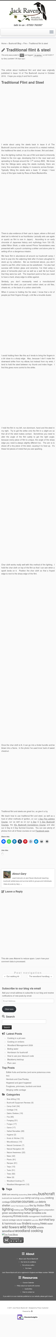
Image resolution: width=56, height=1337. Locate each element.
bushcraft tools (18, 1198)
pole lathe (35, 1220)
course (15, 1201)
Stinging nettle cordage (16, 1089)
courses (27, 1201)
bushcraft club (7, 1198)
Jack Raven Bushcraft (20, 1308)
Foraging (10, 1120)
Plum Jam (11, 1063)
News (9, 1156)
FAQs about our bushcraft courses (28, 1285)
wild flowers (10, 1226)
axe (4, 1194)
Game (9, 1127)
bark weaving (12, 1194)
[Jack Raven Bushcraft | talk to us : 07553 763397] (28, 12)
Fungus (10, 1124)
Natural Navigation (14, 1148)
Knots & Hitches (13, 1138)
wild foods (28, 1226)
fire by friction (37, 1205)
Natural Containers (14, 1145)
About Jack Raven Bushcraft (28, 1259)
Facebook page (42, 830)
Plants (9, 1159)
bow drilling (33, 1194)
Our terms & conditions (28, 1262)
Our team (28, 1268)
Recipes (10, 1163)
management (34, 1216)
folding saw (19, 1209)
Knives (17, 1216)
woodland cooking (29, 1230)
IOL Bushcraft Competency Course (30, 824)
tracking (36, 1223)
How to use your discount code (20, 1056)
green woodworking (12, 1212)
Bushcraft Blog (15, 43)
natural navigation (24, 1219)
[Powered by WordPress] (32, 1311)
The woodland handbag (40, 976)
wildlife (40, 1227)
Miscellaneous (12, 1141)
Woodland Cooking (14, 1180)
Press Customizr (43, 1308)
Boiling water (12, 1048)
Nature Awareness (14, 1152)
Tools (9, 1170)
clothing (42, 1198)
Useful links (28, 1289)
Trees (9, 1173)
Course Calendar (28, 1282)
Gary (5, 58)
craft (36, 1202)
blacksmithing (23, 1195)
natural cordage (9, 1219)
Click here (9, 1009)
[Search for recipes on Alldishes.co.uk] (10, 1234)
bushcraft (46, 1193)
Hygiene (10, 1134)
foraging (31, 1209)
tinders (27, 1223)
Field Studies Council (22, 1206)
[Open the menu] (51, 32)
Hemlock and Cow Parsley (17, 1079)
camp (28, 1197)
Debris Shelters (13, 1113)
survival (44, 1219)
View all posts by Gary (12, 884)
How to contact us (28, 1292)
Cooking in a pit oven (16, 1038)
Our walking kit (11, 976)
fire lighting (38, 55)
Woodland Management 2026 (20, 1045)
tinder (19, 1223)
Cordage (10, 1109)
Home (4, 43)
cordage (6, 1201)
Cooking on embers (15, 1041)
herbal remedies (32, 1212)
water (50, 1223)
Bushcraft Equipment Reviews (19, 1102)
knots (25, 1216)
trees (43, 1223)
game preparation (46, 1209)
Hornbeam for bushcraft (17, 1052)
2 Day (33, 821)
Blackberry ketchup (15, 1059)
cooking (49, 1197)
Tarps (9, 1166)
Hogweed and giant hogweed (18, 1082)
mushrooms (46, 1216)
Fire (25, 43)
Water (9, 1177)
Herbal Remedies (13, 1131)
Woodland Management (16, 1184)
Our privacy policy (28, 1265)
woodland (8, 1231)
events (13, 1206)
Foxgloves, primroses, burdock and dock (23, 1086)
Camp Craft (11, 1106)
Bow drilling (11, 1099)
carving (35, 1197)
